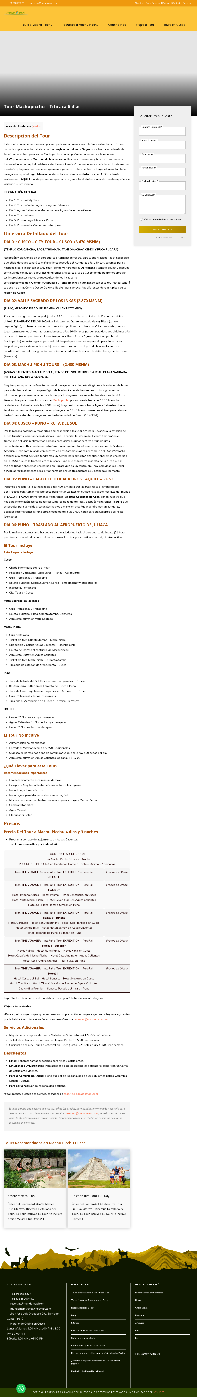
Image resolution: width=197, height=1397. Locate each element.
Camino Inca (117, 25)
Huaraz (138, 1300)
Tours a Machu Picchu (36, 25)
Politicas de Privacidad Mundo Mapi (88, 1330)
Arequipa (139, 1322)
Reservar (187, 3)
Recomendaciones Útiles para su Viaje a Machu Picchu (98, 1353)
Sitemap (75, 1322)
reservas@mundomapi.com (43, 3)
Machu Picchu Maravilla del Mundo (88, 1371)
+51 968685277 (16, 3)
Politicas (166, 3)
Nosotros (139, 3)
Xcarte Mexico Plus (21, 1196)
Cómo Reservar (153, 3)
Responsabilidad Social (82, 1307)
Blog (73, 1315)
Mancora (139, 1315)
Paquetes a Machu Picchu (80, 25)
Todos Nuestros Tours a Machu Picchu (90, 1300)
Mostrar (36, 126)
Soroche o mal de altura (83, 1338)
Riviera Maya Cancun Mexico (149, 1292)
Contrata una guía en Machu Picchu (88, 1345)
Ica (136, 1338)
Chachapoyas (142, 1307)
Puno (137, 1330)
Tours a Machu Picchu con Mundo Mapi (90, 1292)
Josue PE (159, 1392)
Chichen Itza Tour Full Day (90, 1196)
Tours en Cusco (174, 25)
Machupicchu (61, 400)
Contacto (176, 3)
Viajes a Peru (145, 25)
